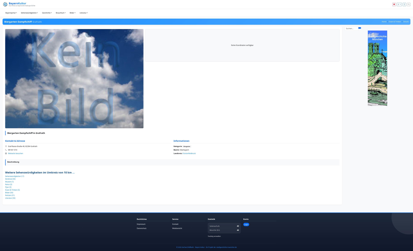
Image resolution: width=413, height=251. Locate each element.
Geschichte (46, 13)
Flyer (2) (8, 187)
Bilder (72, 13)
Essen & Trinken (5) (12, 190)
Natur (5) (8, 184)
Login (246, 224)
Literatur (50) (10, 198)
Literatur (83, 13)
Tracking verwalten (214, 236)
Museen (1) (9, 182)
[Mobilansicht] (404, 4)
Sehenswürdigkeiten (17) (14, 176)
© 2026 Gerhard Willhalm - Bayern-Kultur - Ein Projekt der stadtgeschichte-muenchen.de (206, 247)
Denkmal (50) (10, 179)
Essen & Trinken (395, 22)
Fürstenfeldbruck (189, 153)
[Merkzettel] (394, 4)
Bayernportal (10, 13)
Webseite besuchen (15, 153)
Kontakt (175, 224)
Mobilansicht (177, 228)
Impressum (141, 224)
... (73, 172)
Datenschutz (141, 228)
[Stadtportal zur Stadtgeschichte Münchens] (377, 68)
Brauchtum (60, 13)
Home (384, 22)
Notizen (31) (10, 195)
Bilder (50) (9, 193)
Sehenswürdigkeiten (29, 13)
